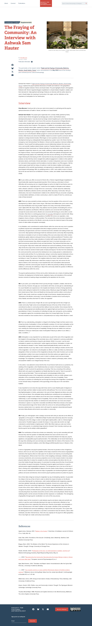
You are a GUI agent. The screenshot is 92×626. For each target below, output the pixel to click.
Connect (13, 3)
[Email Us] (48, 609)
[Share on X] (12, 72)
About (6, 3)
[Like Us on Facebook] (33, 609)
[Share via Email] (12, 75)
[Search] (86, 3)
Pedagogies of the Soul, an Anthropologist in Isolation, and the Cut (50, 551)
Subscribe (32, 621)
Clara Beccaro (23, 57)
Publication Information (24, 61)
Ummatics (50, 214)
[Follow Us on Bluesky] (38, 609)
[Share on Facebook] (12, 65)
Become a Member (61, 609)
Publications (21, 3)
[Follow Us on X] (43, 609)
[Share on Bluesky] (12, 68)
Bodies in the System (41, 531)
